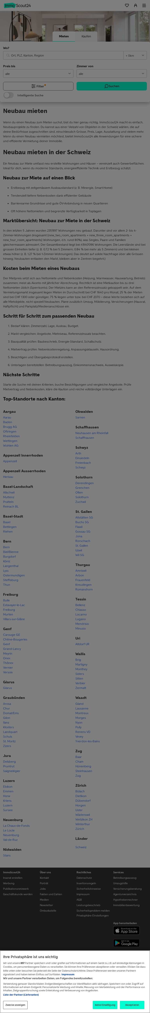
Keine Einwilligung (105, 1005)
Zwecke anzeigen (15, 1005)
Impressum (68, 974)
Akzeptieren (132, 1005)
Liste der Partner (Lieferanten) (21, 994)
